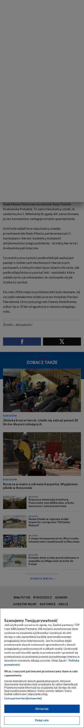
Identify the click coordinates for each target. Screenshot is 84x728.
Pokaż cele (42, 720)
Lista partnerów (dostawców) (23, 698)
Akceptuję (42, 708)
